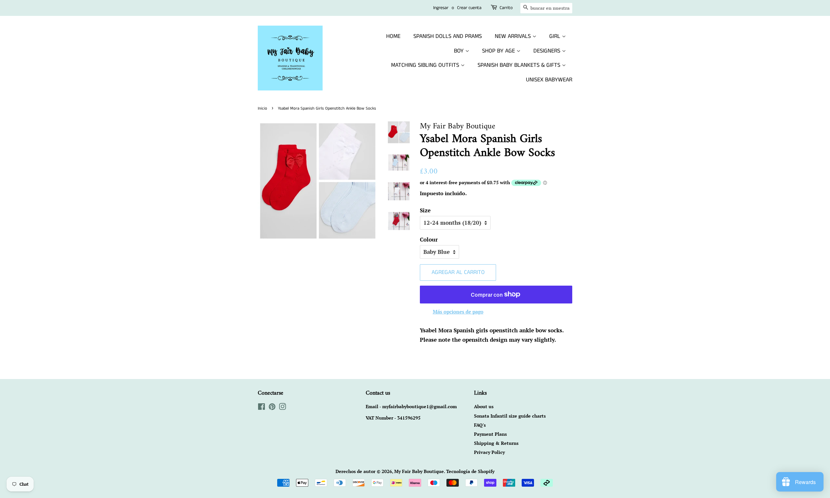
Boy (459, 51)
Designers (547, 51)
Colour (429, 239)
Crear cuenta (469, 8)
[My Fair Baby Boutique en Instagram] (282, 408)
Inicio (262, 108)
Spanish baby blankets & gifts (520, 65)
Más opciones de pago (458, 311)
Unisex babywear (549, 80)
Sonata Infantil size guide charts (510, 416)
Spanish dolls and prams (447, 36)
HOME (393, 36)
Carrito (506, 8)
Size (425, 210)
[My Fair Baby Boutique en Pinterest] (272, 408)
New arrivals (513, 36)
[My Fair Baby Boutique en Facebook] (261, 408)
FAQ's (480, 425)
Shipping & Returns (496, 443)
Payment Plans (490, 434)
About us (483, 406)
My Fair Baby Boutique (419, 471)
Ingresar (440, 8)
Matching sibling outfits (426, 65)
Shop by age (499, 51)
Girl (555, 36)
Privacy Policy (489, 452)
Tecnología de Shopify (470, 471)
